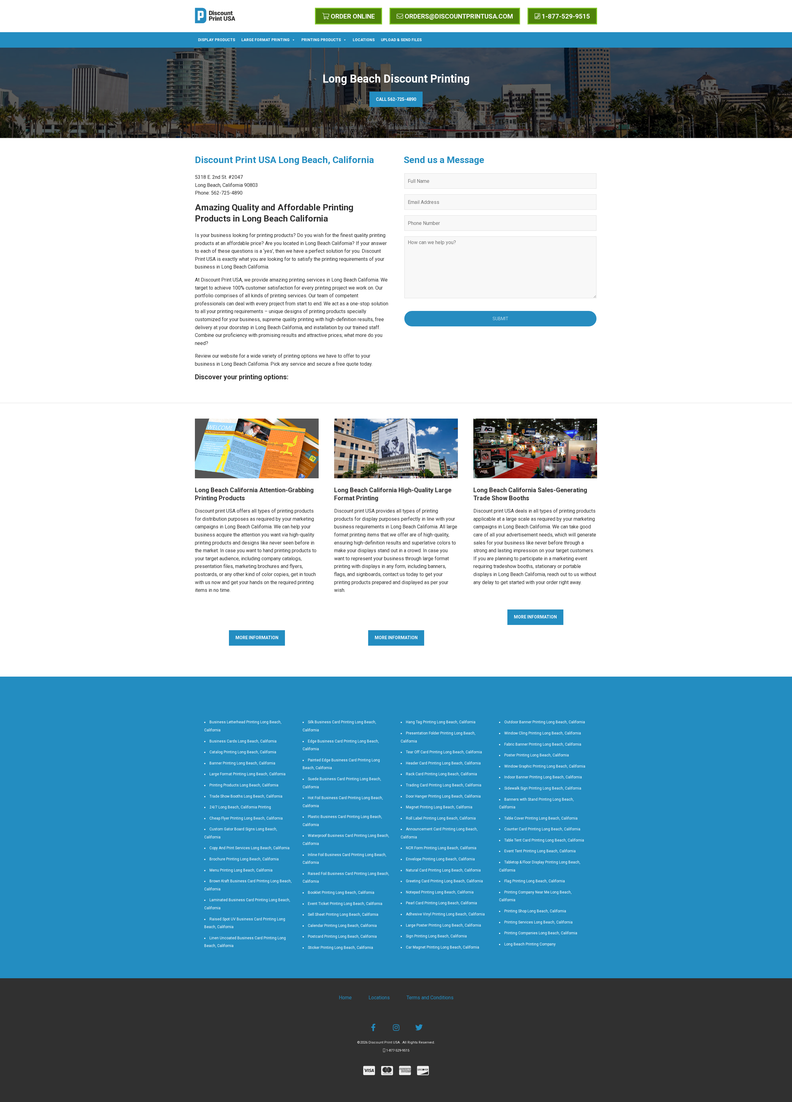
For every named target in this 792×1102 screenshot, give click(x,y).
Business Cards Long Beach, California (243, 741)
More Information (256, 637)
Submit (500, 318)
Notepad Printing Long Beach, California (440, 892)
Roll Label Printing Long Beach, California (441, 818)
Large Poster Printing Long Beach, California (443, 925)
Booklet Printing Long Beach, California (341, 892)
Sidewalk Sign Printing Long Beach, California (542, 788)
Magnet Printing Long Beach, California (439, 807)
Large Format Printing (265, 40)
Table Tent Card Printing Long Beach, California (544, 840)
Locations (364, 40)
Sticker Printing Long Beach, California (340, 947)
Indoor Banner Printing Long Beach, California (543, 777)
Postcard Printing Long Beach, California (342, 936)
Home (345, 998)
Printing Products (321, 40)
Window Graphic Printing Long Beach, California (544, 766)
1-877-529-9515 (565, 16)
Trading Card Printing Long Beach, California (443, 785)
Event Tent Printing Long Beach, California (540, 851)
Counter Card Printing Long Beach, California (542, 829)
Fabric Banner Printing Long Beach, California (542, 744)
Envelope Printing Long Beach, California (440, 859)
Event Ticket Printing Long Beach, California (345, 904)
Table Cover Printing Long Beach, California (541, 818)
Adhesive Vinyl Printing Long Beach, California (445, 914)
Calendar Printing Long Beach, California (342, 925)
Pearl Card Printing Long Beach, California (441, 903)
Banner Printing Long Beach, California (242, 763)
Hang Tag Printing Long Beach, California (441, 722)
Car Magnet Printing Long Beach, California (442, 947)
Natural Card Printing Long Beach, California (443, 870)
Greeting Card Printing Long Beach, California (444, 881)
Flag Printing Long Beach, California (534, 881)
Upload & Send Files (401, 40)
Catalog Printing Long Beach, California (242, 752)
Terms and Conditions (430, 998)
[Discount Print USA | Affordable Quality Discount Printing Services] (215, 15)
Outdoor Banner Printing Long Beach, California (544, 722)
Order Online (352, 16)
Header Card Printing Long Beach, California (443, 763)
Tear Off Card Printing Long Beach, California (444, 752)
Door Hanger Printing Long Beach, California (443, 796)
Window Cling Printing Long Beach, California (542, 733)
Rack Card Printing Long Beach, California (441, 774)
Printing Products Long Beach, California (243, 785)
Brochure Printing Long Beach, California (244, 859)
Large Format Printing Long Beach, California (247, 774)
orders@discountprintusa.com (458, 16)
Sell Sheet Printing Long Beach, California (343, 914)
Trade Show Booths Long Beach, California (245, 796)
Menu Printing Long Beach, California (241, 870)
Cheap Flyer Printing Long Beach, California (246, 818)
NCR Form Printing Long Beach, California (441, 848)
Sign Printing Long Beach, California (436, 936)
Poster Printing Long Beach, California (536, 755)
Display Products (216, 40)
